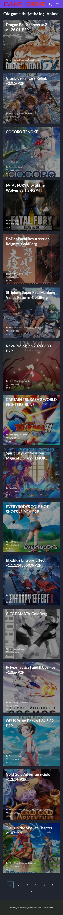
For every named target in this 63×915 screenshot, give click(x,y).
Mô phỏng (28, 327)
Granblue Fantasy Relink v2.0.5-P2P (26, 81)
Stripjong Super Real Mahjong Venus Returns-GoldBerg (30, 295)
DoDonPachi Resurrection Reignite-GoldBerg (28, 241)
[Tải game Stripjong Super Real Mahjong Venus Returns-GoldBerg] (31, 312)
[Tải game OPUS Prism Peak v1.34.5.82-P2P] (31, 740)
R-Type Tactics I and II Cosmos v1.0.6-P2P (30, 670)
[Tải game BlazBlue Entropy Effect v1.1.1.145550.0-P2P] (31, 580)
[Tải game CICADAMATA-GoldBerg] (31, 633)
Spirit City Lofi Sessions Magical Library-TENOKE (27, 455)
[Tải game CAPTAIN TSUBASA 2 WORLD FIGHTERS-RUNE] (31, 419)
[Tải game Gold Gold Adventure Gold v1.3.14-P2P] (31, 794)
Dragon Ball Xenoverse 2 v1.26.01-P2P (26, 27)
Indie (21, 274)
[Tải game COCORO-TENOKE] (31, 151)
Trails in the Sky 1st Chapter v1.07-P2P (29, 830)
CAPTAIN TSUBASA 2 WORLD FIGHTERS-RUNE (31, 402)
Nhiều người (40, 60)
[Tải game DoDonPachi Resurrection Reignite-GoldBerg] (31, 258)
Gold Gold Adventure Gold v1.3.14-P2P (28, 777)
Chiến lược (38, 327)
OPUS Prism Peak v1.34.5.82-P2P (30, 723)
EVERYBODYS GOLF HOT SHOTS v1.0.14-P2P (27, 509)
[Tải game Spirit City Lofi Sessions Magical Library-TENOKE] (31, 473)
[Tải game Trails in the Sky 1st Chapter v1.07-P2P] (31, 847)
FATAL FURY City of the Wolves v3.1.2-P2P (25, 188)
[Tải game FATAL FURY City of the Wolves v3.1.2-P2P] (31, 205)
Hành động (13, 60)
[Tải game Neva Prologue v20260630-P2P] (31, 365)
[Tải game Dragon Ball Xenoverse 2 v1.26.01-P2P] (31, 44)
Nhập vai (32, 113)
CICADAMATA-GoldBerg (26, 613)
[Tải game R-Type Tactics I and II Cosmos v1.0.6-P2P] (31, 687)
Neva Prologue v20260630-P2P (29, 348)
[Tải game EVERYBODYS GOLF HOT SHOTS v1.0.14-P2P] (31, 526)
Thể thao (23, 434)
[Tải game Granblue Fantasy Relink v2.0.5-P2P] (31, 98)
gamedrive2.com (34, 907)
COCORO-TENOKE (22, 132)
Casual (31, 60)
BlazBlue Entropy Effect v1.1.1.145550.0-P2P (26, 562)
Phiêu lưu (23, 60)
